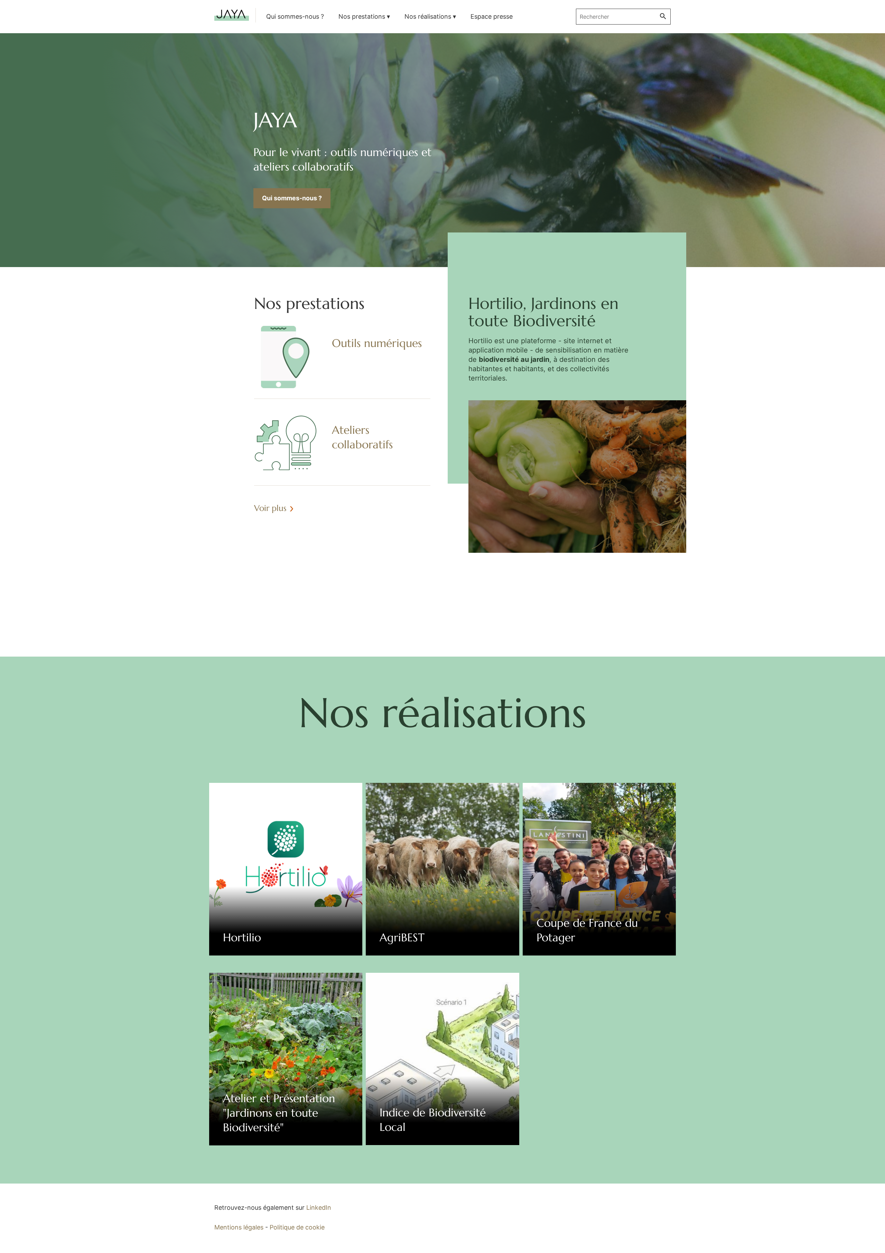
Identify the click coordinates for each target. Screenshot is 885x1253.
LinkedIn (318, 1207)
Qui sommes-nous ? (295, 16)
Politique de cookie (297, 1227)
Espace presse (492, 16)
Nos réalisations (427, 16)
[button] (390, 16)
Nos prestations (361, 16)
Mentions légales (238, 1227)
